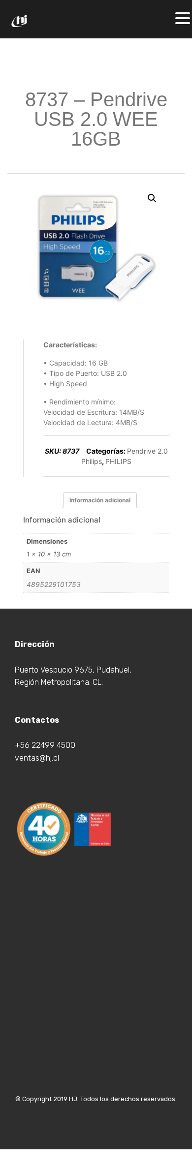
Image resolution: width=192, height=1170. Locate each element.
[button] (152, 198)
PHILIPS (118, 461)
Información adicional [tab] (99, 500)
